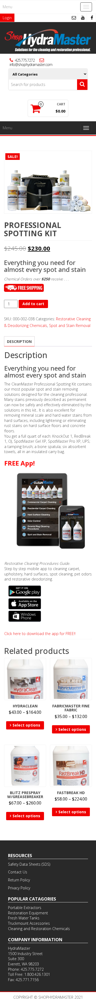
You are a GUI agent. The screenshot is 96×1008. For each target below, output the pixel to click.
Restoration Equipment (28, 912)
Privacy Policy (19, 887)
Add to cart (33, 303)
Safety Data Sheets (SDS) (29, 864)
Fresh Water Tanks (23, 917)
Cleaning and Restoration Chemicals (39, 928)
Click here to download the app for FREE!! (39, 633)
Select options (26, 725)
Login (7, 17)
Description (19, 341)
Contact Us (17, 871)
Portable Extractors (24, 907)
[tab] (19, 341)
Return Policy (19, 879)
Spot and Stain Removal (69, 325)
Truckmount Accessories (29, 923)
